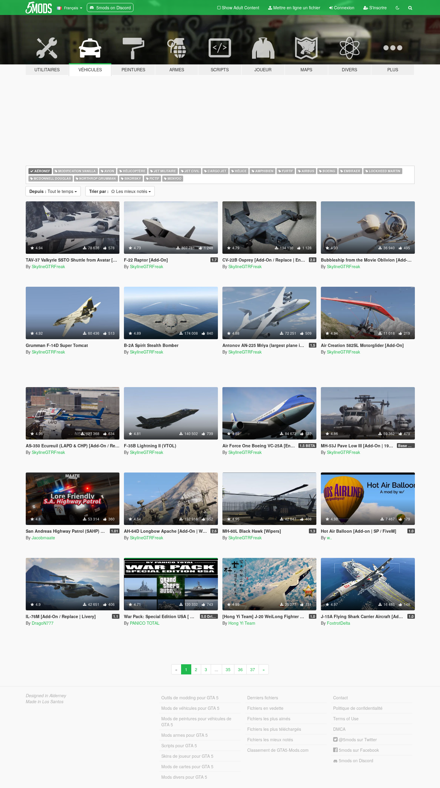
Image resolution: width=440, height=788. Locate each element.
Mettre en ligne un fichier (296, 7)
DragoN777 (43, 623)
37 (252, 669)
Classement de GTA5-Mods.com (278, 750)
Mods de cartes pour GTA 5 (187, 766)
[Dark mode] (397, 7)
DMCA (339, 729)
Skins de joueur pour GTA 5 (187, 756)
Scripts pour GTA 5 (179, 745)
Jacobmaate (43, 538)
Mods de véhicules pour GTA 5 (190, 708)
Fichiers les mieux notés (270, 739)
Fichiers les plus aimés (268, 718)
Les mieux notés (118, 191)
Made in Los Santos (44, 701)
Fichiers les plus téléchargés (274, 729)
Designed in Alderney (46, 695)
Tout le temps (52, 191)
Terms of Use (346, 718)
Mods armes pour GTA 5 (184, 735)
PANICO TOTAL (145, 623)
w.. (329, 538)
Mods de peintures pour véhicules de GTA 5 (196, 721)
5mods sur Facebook (358, 750)
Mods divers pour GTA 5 (184, 777)
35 (228, 669)
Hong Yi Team (241, 623)
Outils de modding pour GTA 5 (190, 698)
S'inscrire (377, 7)
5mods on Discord (355, 760)
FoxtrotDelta (338, 623)
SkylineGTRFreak (48, 266)
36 (240, 669)
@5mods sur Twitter (357, 739)
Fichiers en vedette (265, 708)
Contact (340, 698)
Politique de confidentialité (358, 708)
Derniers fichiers (262, 698)
